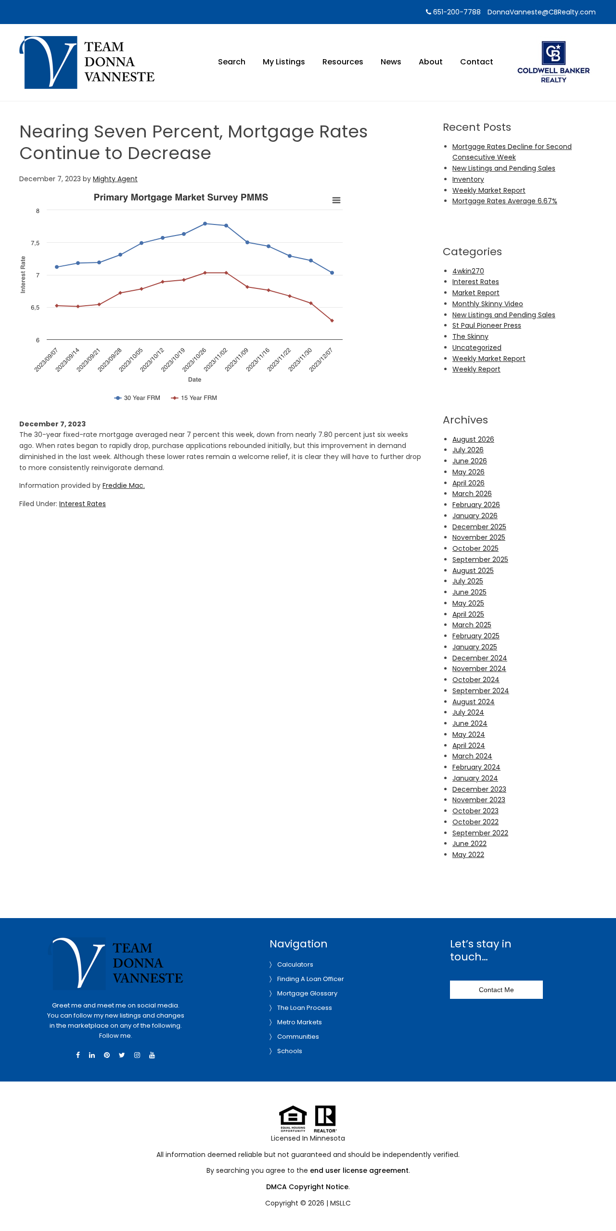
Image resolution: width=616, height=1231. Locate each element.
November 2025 (478, 537)
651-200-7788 (456, 12)
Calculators (295, 964)
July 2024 (468, 712)
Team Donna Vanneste (87, 42)
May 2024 (468, 734)
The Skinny (470, 336)
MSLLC (340, 1203)
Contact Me (496, 990)
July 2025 (467, 581)
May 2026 (468, 472)
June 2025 (469, 592)
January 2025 (474, 647)
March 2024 (472, 756)
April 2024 (468, 745)
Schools (289, 1051)
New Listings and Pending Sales (503, 168)
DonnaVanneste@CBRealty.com (542, 12)
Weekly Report (476, 369)
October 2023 (475, 811)
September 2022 (480, 833)
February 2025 (476, 636)
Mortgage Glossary (307, 993)
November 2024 (479, 668)
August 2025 (473, 570)
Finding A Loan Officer (310, 978)
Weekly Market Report (489, 190)
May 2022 (468, 854)
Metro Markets (299, 1022)
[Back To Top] (598, 1204)
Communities (298, 1036)
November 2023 (478, 800)
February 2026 (476, 505)
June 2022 (469, 843)
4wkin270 (468, 271)
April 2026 (468, 483)
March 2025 (471, 625)
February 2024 (476, 767)
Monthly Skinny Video (487, 304)
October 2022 (475, 822)
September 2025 (480, 559)
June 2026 (469, 461)
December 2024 (479, 658)
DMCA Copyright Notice (307, 1187)
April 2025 (468, 614)
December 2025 (479, 527)
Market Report (476, 293)
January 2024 (475, 778)
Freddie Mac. (124, 485)
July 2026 (468, 450)
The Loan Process (304, 1007)
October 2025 (475, 548)
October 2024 (476, 679)
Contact (476, 61)
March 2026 (472, 493)
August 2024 (473, 702)
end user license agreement (359, 1170)
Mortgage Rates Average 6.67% (504, 201)
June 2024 (470, 723)
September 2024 (480, 691)
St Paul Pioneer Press (486, 325)
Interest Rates (82, 504)
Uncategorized (476, 347)
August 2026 (473, 439)
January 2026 (475, 516)
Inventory (468, 179)
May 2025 (468, 603)
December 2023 (479, 789)
